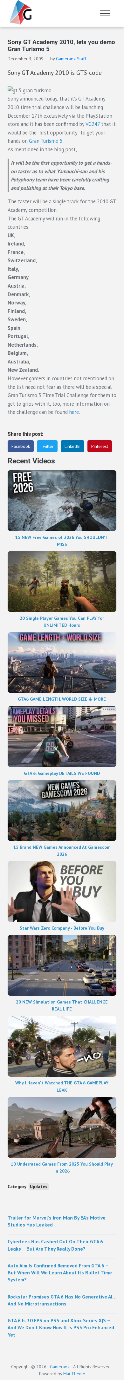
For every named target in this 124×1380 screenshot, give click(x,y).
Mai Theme (74, 1374)
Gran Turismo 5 (46, 140)
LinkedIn (72, 446)
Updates (38, 1186)
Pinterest (99, 446)
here (74, 412)
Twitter (47, 446)
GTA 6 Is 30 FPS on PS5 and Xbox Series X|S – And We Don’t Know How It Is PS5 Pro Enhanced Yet (61, 1327)
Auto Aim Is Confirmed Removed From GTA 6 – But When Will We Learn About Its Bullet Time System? (60, 1272)
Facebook (20, 446)
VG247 (93, 124)
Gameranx (60, 1367)
